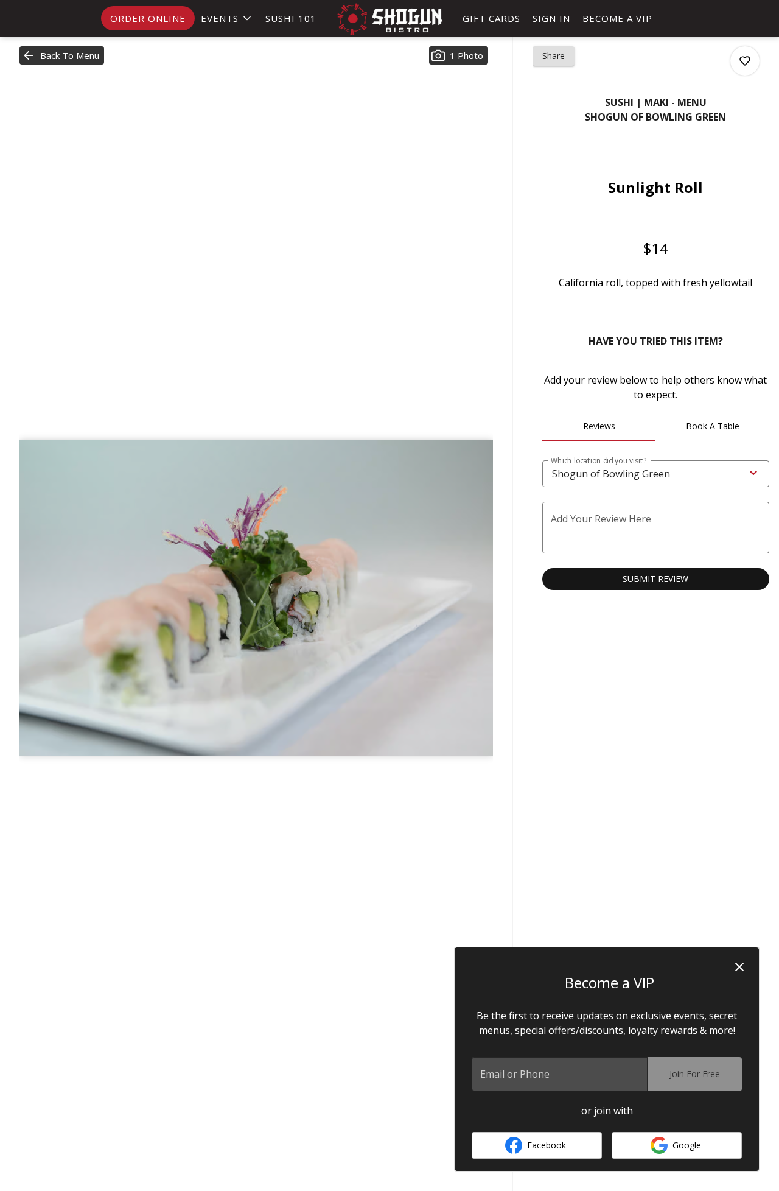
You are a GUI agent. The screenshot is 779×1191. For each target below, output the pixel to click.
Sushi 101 (290, 18)
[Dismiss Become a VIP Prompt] (739, 967)
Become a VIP (617, 18)
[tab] (599, 426)
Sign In (551, 18)
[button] (227, 18)
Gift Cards (491, 18)
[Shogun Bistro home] (389, 19)
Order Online (148, 18)
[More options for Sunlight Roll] (745, 61)
